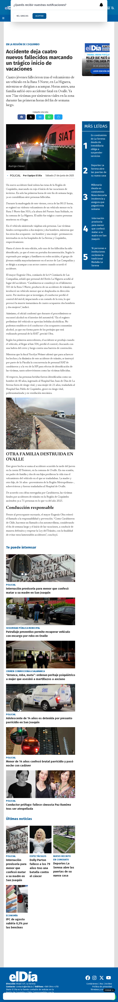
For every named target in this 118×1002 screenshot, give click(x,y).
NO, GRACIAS (22, 16)
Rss (101, 984)
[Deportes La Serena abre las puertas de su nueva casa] (64, 839)
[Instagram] (94, 977)
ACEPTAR (39, 16)
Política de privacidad (102, 986)
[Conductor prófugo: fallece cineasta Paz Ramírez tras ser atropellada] (40, 784)
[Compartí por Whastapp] (49, 117)
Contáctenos (92, 984)
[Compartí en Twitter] (31, 117)
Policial (14, 175)
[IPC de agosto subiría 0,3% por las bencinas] (17, 899)
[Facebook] (87, 977)
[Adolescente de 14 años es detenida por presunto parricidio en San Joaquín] (40, 698)
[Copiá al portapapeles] (58, 117)
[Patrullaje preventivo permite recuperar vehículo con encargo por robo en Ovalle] (40, 611)
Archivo (108, 984)
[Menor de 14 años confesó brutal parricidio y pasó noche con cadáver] (40, 741)
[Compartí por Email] (40, 117)
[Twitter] (101, 977)
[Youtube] (108, 977)
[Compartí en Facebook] (22, 117)
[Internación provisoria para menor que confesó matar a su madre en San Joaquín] (40, 568)
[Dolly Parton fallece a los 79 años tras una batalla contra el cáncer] (41, 839)
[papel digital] (108, 8)
